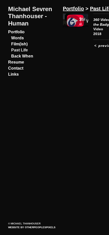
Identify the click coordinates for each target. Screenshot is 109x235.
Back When (22, 56)
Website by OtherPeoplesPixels (32, 227)
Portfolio (16, 32)
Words (17, 38)
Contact (15, 68)
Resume (16, 62)
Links (13, 74)
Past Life (19, 50)
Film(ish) (19, 44)
